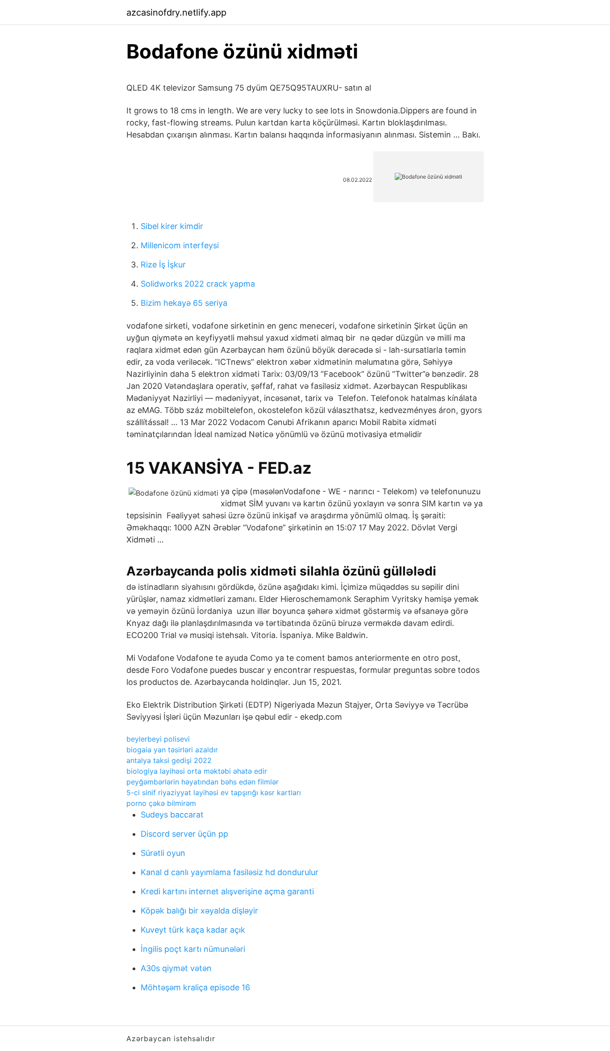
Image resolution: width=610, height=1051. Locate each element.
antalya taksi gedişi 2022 (169, 760)
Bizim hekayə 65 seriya (184, 303)
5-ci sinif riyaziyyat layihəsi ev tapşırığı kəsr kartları (213, 792)
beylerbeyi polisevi (158, 738)
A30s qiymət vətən (176, 968)
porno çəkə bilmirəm (161, 803)
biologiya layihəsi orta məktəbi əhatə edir (196, 771)
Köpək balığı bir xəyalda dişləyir (199, 910)
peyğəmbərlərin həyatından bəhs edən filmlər (202, 781)
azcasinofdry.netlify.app (176, 12)
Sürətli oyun (163, 853)
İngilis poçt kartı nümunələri (193, 949)
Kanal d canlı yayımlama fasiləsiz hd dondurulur (229, 872)
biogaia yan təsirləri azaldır (172, 749)
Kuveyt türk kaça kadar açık (193, 929)
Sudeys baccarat (172, 814)
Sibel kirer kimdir (172, 226)
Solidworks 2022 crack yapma (198, 283)
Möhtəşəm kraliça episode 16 (195, 987)
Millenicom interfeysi (180, 245)
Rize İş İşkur (163, 264)
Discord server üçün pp (184, 833)
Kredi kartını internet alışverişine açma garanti (227, 891)
